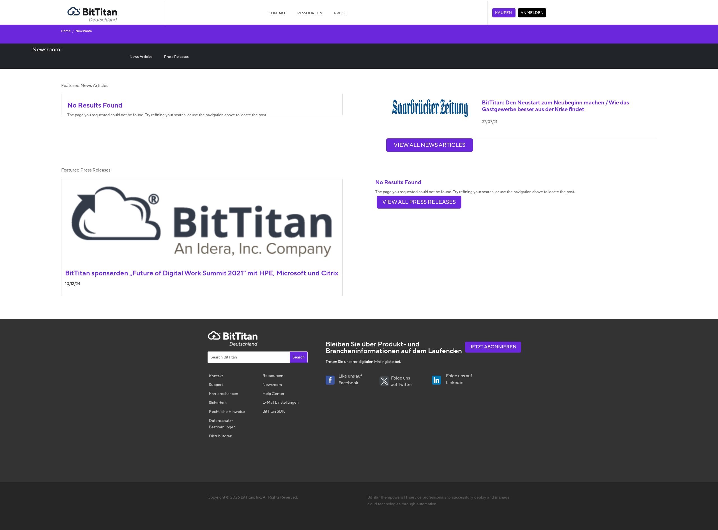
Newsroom (83, 31)
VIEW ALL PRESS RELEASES (419, 202)
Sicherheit (218, 402)
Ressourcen (273, 375)
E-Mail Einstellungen (281, 402)
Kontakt (277, 13)
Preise (340, 13)
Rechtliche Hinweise (227, 411)
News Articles (141, 56)
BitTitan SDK (274, 411)
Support (216, 384)
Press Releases (176, 56)
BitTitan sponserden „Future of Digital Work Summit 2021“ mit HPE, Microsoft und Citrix (201, 273)
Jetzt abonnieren (493, 347)
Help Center (273, 393)
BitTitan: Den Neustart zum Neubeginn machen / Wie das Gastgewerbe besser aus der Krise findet (555, 106)
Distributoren (220, 436)
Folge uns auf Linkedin (459, 379)
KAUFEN (504, 12)
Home (66, 31)
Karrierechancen (223, 393)
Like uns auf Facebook (350, 379)
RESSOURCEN (309, 13)
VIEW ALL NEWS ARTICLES (429, 145)
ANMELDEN (532, 12)
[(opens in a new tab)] (427, 108)
